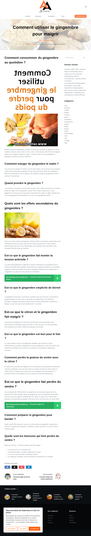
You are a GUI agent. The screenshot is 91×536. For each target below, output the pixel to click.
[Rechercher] (85, 6)
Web (65, 143)
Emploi (66, 112)
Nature (66, 129)
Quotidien (51, 16)
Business (38, 16)
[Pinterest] (22, 467)
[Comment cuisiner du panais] (70, 497)
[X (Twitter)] (14, 467)
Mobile (66, 124)
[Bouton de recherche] (84, 57)
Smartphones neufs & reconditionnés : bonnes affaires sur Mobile (75, 78)
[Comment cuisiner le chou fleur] (7, 497)
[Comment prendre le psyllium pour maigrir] (28, 497)
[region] (23, 520)
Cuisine (66, 110)
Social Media (68, 133)
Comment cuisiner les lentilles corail (58, 497)
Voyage (66, 140)
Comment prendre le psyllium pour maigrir (37, 497)
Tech (66, 136)
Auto (66, 105)
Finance (66, 115)
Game (66, 117)
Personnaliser (12, 528)
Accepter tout (34, 528)
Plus (62, 16)
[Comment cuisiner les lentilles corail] (49, 497)
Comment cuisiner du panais (78, 497)
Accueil (27, 16)
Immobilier (67, 119)
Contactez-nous (80, 16)
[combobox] (73, 57)
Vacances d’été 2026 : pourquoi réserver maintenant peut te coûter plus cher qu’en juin (75, 71)
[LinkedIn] (29, 467)
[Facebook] (7, 467)
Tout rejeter (23, 528)
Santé (41, 40)
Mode (66, 126)
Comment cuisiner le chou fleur (17, 497)
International (68, 122)
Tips (65, 138)
